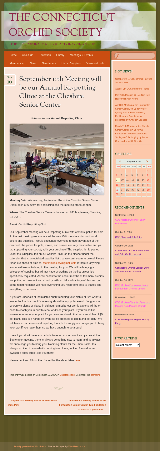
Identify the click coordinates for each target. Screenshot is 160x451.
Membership (17, 63)
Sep (9, 79)
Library (60, 55)
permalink (95, 375)
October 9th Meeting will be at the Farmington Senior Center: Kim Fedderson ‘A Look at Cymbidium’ (82, 405)
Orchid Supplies (71, 63)
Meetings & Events (81, 55)
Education (45, 55)
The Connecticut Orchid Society (62, 26)
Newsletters (49, 63)
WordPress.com (76, 446)
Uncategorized (67, 375)
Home (13, 55)
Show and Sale (95, 63)
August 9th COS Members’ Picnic (132, 88)
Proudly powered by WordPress (30, 446)
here (77, 360)
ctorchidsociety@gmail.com (59, 262)
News (33, 63)
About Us (27, 55)
